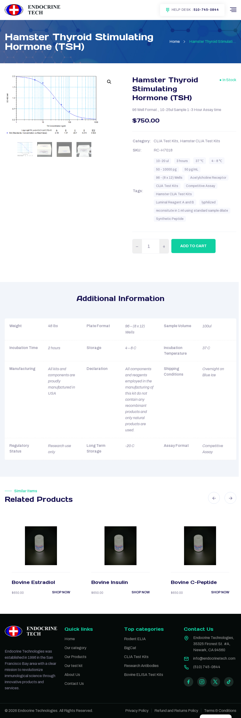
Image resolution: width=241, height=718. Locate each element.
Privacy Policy (137, 711)
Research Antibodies (141, 666)
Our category (75, 648)
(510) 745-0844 (206, 667)
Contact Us (74, 684)
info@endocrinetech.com (214, 658)
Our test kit (73, 666)
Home (174, 42)
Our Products (75, 657)
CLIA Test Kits (136, 657)
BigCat (130, 648)
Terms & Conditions (220, 711)
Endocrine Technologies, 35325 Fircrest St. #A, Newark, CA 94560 (213, 644)
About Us (72, 675)
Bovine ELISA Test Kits (143, 675)
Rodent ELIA (135, 639)
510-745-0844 (206, 10)
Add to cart (193, 246)
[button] (109, 82)
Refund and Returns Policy (176, 711)
